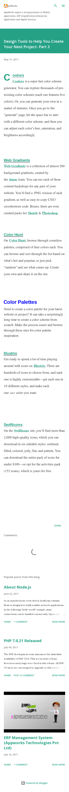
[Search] (55, 6)
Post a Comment (24, 675)
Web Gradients (17, 160)
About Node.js (17, 587)
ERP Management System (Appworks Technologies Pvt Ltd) (31, 742)
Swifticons (13, 424)
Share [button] (57, 525)
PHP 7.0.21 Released (23, 640)
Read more (58, 621)
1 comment (21, 621)
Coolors (18, 75)
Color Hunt (13, 234)
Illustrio (10, 353)
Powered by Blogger (36, 782)
